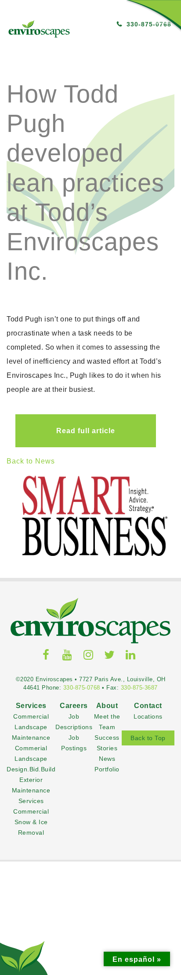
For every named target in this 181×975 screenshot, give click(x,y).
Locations (143, 820)
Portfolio (104, 883)
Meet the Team (105, 830)
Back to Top (143, 841)
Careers (74, 809)
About (105, 809)
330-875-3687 (139, 766)
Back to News (31, 461)
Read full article (76, 431)
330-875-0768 (81, 766)
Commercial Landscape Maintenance (31, 830)
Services (31, 809)
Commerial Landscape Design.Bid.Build (31, 862)
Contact (144, 809)
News (105, 872)
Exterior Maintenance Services (31, 894)
